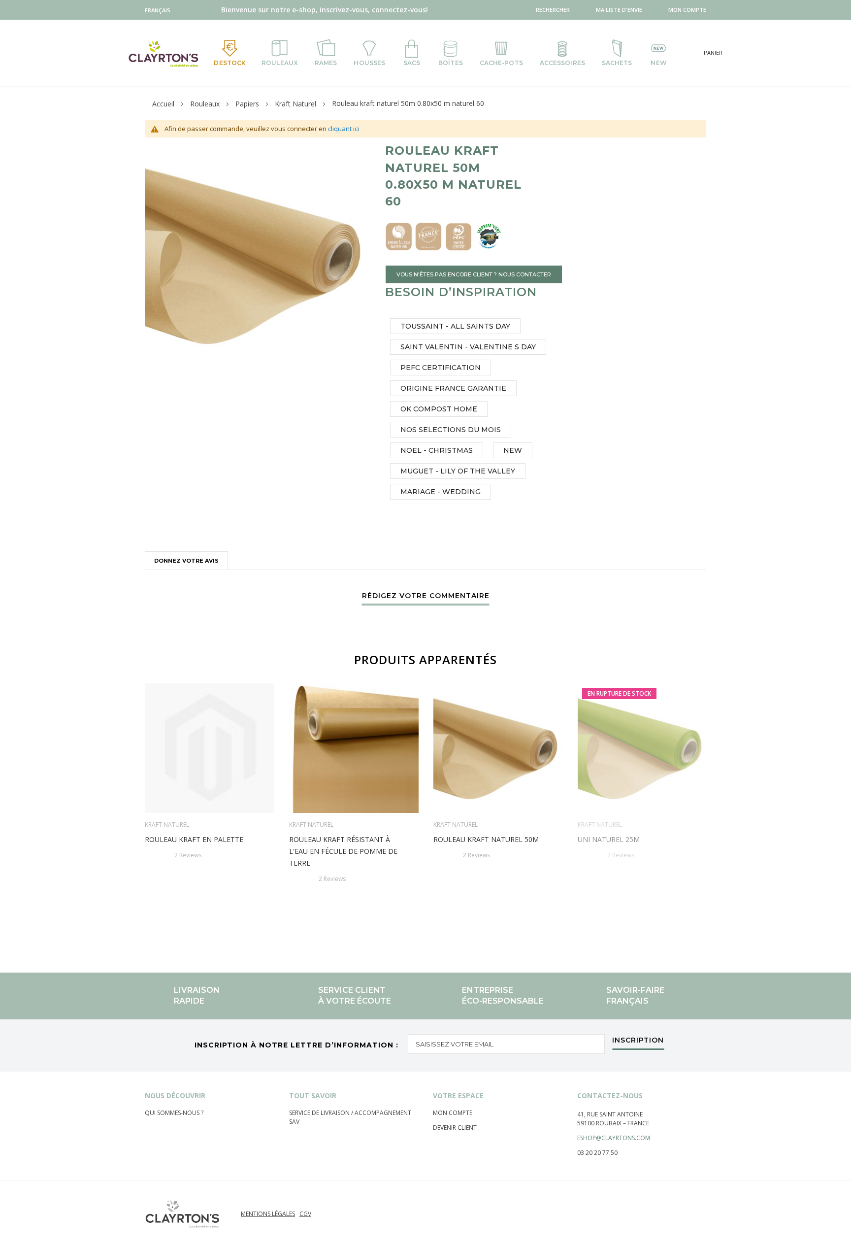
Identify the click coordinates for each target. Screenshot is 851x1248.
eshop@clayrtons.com (613, 1138)
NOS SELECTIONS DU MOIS (450, 429)
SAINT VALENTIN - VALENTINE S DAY (468, 346)
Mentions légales (268, 1214)
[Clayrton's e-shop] (163, 53)
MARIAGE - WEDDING (440, 491)
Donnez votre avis (186, 560)
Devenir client (455, 1127)
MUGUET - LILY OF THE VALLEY (457, 471)
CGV (305, 1214)
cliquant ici (343, 128)
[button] (160, 10)
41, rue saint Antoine (610, 1114)
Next (710, 807)
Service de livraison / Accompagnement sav (350, 1117)
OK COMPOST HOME (438, 409)
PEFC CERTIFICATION (440, 367)
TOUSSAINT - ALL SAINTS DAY (455, 326)
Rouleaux (205, 103)
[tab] (186, 560)
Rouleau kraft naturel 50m (486, 839)
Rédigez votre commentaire (426, 596)
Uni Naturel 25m (609, 839)
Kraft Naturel (295, 103)
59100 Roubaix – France (613, 1123)
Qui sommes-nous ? (174, 1113)
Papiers (247, 103)
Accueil (163, 103)
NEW (512, 450)
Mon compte (452, 1113)
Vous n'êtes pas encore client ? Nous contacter (473, 274)
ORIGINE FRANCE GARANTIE (453, 388)
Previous (141, 807)
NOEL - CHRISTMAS (436, 450)
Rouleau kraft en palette (194, 839)
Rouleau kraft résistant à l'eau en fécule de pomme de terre (343, 851)
